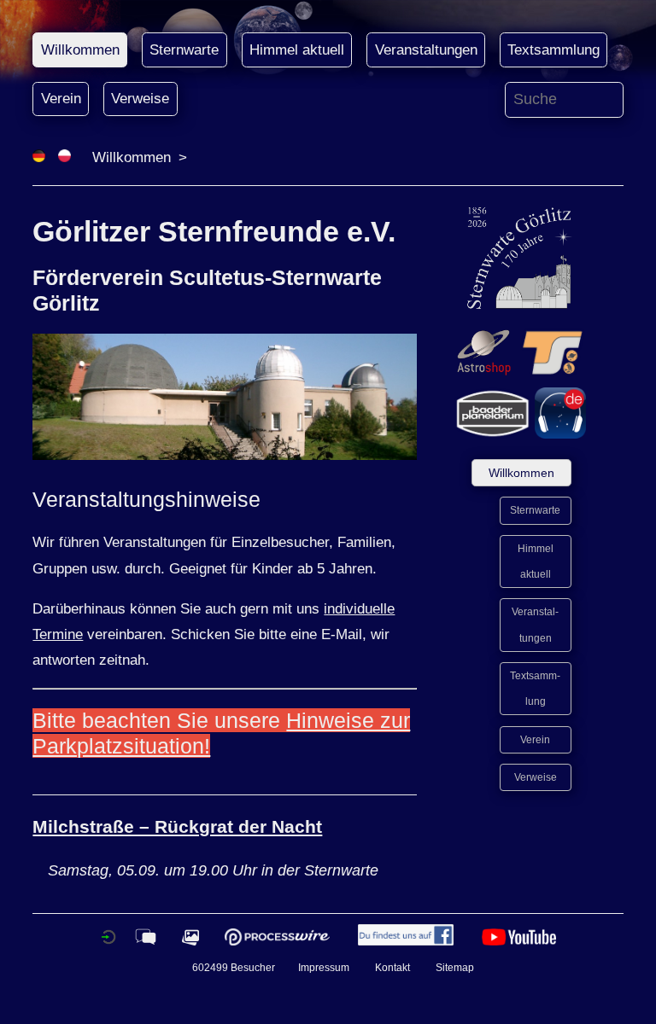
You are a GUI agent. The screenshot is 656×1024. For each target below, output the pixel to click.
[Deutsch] (38, 157)
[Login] (108, 941)
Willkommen (80, 50)
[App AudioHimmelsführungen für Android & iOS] (560, 434)
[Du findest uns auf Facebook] (406, 941)
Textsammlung (553, 50)
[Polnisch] (64, 157)
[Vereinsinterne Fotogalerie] (190, 941)
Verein (61, 98)
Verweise (140, 98)
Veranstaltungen (426, 50)
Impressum (323, 967)
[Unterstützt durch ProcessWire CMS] (277, 941)
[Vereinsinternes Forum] (145, 941)
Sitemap (455, 967)
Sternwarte (184, 50)
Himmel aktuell (296, 50)
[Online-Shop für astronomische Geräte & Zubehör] (484, 373)
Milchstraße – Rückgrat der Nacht (177, 826)
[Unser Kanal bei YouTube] (519, 941)
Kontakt (392, 967)
